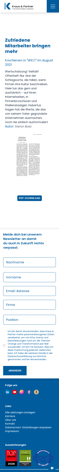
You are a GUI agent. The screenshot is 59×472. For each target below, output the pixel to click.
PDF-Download (29, 198)
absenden (14, 370)
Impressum (12, 431)
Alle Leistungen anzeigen (20, 412)
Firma (10, 305)
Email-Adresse (17, 291)
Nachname (15, 262)
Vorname (13, 277)
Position (12, 320)
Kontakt (10, 423)
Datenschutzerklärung (20, 356)
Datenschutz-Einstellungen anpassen (28, 427)
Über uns (10, 420)
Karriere (10, 416)
